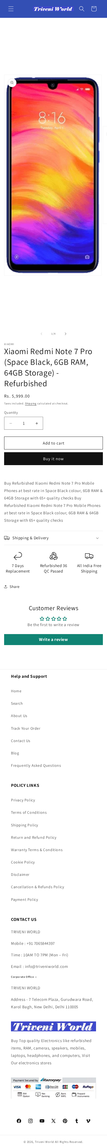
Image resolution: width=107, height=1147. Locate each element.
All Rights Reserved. (69, 1142)
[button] (11, 9)
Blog (15, 753)
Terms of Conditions (29, 812)
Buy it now (53, 458)
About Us (19, 715)
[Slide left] (41, 334)
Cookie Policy (23, 862)
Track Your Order (26, 728)
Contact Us (20, 740)
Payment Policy (24, 899)
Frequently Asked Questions (36, 765)
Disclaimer (20, 874)
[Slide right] (66, 334)
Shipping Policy (24, 825)
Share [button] (15, 586)
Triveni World (44, 1142)
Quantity (11, 412)
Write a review (53, 639)
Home (16, 690)
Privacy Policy (23, 800)
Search (17, 703)
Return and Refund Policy (33, 837)
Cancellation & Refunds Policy (37, 886)
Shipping (30, 403)
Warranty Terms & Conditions (37, 849)
